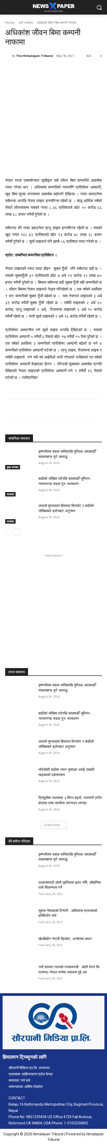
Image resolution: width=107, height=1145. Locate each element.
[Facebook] (27, 69)
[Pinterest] (50, 69)
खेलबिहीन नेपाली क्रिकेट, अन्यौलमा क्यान (65, 939)
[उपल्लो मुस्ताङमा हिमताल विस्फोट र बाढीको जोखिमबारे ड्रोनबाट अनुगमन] (19, 513)
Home (9, 22)
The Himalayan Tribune (34, 56)
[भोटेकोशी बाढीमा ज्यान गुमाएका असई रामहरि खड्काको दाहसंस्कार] (19, 777)
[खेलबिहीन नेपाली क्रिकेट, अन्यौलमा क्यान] (19, 946)
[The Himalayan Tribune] (8, 55)
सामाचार (10, 494)
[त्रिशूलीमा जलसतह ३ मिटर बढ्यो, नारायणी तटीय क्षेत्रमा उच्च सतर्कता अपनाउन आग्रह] (19, 805)
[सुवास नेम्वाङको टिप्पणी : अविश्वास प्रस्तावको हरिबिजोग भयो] (19, 918)
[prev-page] (8, 532)
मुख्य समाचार (12, 467)
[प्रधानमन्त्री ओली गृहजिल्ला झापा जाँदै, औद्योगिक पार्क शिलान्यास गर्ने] (19, 890)
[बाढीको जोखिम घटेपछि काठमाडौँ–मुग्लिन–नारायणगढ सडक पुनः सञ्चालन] (19, 486)
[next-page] (17, 532)
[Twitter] (39, 69)
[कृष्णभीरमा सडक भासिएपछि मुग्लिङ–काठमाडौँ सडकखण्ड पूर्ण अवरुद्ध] (19, 459)
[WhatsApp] (62, 69)
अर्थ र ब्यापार (25, 22)
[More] (74, 69)
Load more (52, 825)
